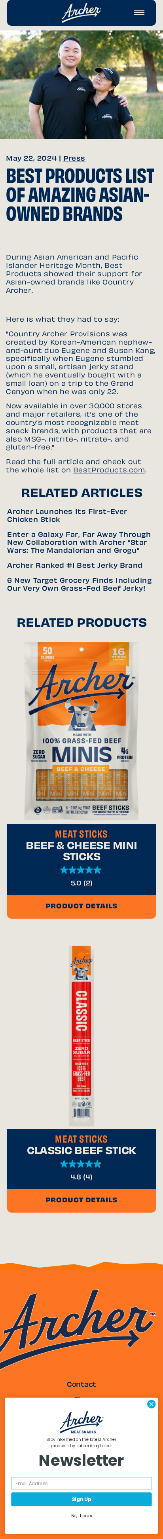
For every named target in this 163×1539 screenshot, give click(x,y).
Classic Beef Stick (81, 1151)
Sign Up (81, 1499)
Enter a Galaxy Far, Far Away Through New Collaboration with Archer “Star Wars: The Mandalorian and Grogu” (79, 543)
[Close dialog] (151, 1404)
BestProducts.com (109, 471)
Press (74, 159)
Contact (81, 1385)
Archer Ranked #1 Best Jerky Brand (75, 566)
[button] (139, 12)
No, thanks (81, 1516)
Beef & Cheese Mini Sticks (81, 852)
